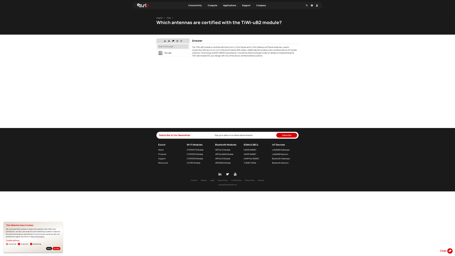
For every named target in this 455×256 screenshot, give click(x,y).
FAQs (169, 18)
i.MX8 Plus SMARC (251, 158)
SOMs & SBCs (251, 144)
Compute (212, 5)
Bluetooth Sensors (280, 163)
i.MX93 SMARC (250, 154)
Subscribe (286, 135)
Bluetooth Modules (225, 144)
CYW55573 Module (195, 150)
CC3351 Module (193, 163)
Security (261, 180)
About (161, 150)
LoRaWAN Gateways (281, 150)
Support (246, 5)
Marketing (37, 244)
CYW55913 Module (195, 158)
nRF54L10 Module (222, 158)
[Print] (169, 41)
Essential (12, 244)
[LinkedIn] (219, 174)
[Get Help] (173, 41)
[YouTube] (235, 174)
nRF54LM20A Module (224, 154)
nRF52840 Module (223, 163)
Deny (49, 248)
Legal (212, 180)
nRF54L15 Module (222, 150)
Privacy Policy (223, 180)
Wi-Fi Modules (194, 144)
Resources (163, 163)
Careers (204, 180)
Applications (229, 5)
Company (261, 5)
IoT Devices (278, 144)
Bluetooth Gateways (281, 158)
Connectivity (195, 5)
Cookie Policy (236, 180)
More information (37, 236)
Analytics (24, 244)
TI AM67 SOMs (250, 163)
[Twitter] (227, 174)
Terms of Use (250, 180)
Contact (194, 180)
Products (162, 154)
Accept (56, 248)
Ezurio (161, 144)
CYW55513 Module (195, 154)
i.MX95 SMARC (250, 150)
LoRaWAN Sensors (280, 154)
